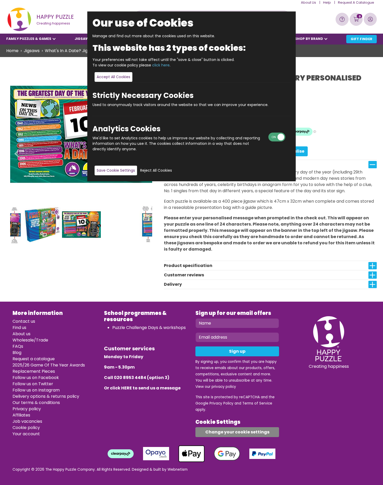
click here (161, 65)
